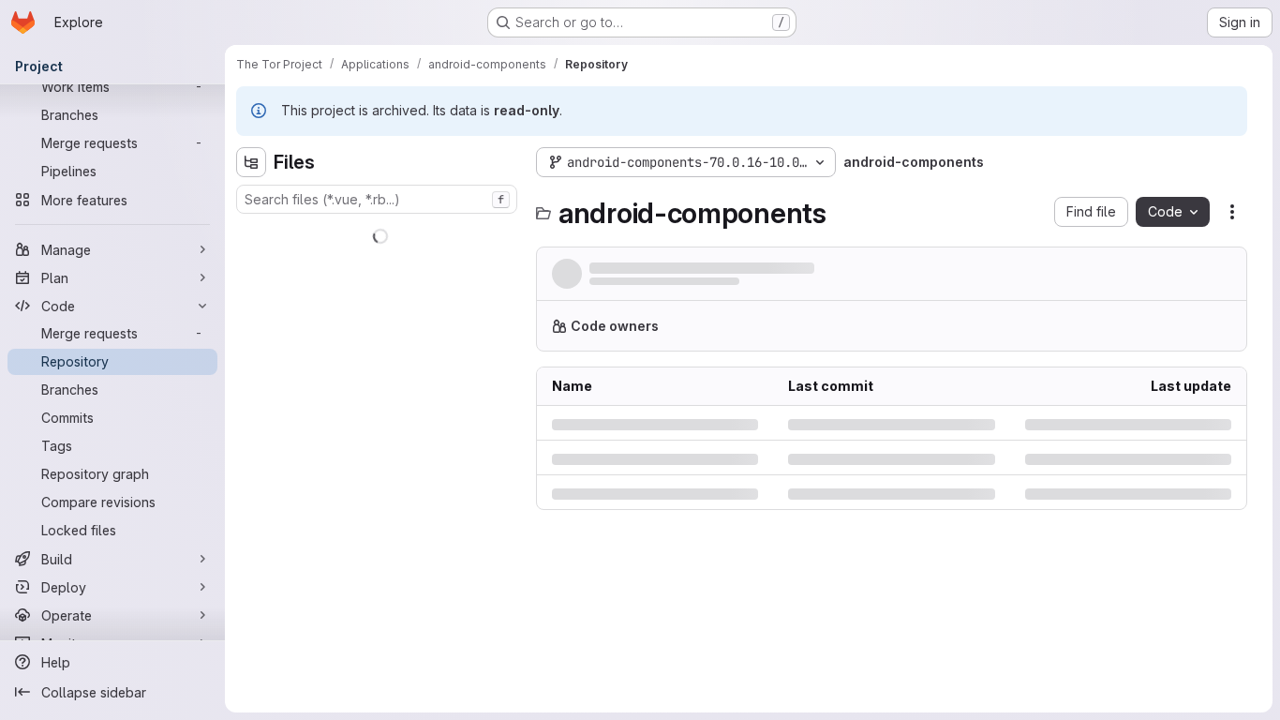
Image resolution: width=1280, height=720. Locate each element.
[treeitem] (378, 233)
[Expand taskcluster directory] (251, 472)
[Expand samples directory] (251, 442)
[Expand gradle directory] (251, 412)
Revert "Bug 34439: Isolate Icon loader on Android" (749, 269)
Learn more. (1102, 333)
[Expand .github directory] (251, 232)
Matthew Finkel (631, 286)
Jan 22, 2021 (761, 286)
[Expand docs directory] (251, 382)
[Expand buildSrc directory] (251, 292)
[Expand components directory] (251, 322)
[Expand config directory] (251, 352)
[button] (999, 277)
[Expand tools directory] (251, 502)
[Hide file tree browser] (251, 162)
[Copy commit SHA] (1141, 277)
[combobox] (376, 199)
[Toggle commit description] (940, 268)
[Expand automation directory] (251, 262)
